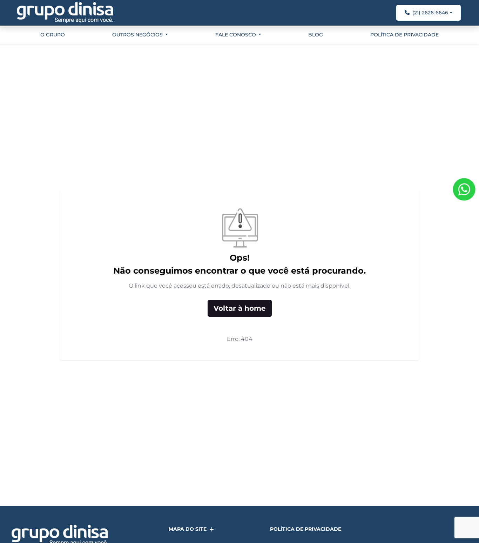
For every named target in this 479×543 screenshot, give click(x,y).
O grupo (52, 35)
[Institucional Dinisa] (65, 12)
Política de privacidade (404, 35)
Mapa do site (188, 529)
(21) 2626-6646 (430, 12)
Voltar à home (240, 308)
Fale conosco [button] (236, 35)
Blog (315, 35)
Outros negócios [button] (138, 35)
